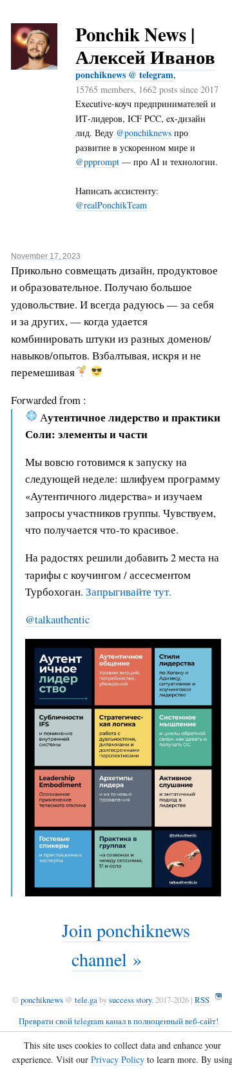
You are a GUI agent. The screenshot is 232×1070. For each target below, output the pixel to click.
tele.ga (86, 999)
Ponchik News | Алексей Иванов (145, 45)
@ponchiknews (143, 132)
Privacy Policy (117, 1059)
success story (130, 999)
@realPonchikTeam (111, 205)
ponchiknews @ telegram (124, 74)
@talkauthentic (57, 619)
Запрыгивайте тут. (128, 592)
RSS (202, 999)
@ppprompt (97, 162)
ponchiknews (42, 999)
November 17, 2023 (46, 256)
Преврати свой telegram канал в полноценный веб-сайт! (118, 1021)
